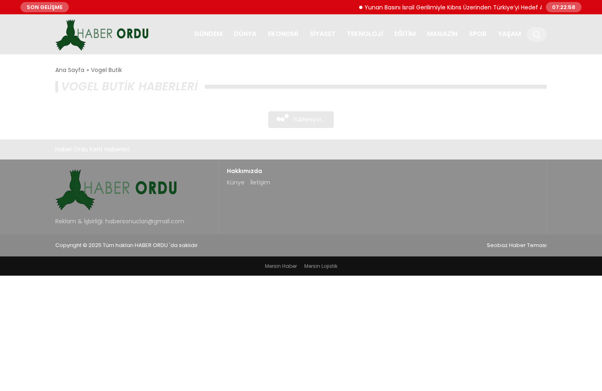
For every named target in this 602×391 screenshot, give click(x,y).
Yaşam (509, 33)
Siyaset (322, 33)
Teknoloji (365, 33)
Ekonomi (283, 33)
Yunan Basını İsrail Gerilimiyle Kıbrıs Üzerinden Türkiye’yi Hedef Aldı (453, 7)
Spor (478, 33)
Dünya (245, 33)
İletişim (260, 182)
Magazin (442, 33)
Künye (235, 182)
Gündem (208, 33)
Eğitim (405, 33)
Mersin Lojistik (320, 266)
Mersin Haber (281, 266)
